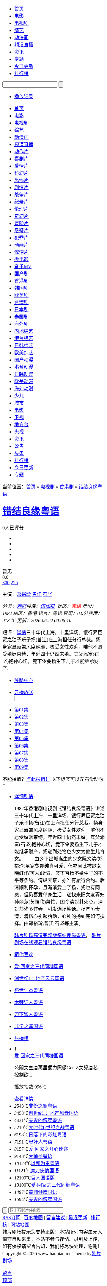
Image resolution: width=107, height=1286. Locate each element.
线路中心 (23, 680)
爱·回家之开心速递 (48, 1149)
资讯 (19, 51)
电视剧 (21, 23)
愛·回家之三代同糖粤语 (55, 1185)
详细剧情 (23, 796)
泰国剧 (21, 316)
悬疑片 (21, 230)
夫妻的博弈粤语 (45, 1120)
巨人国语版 (43, 1177)
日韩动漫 (23, 374)
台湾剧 (21, 302)
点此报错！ (38, 779)
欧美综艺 (23, 352)
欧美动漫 (23, 381)
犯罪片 (21, 237)
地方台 (21, 424)
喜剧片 (21, 158)
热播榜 (21, 1038)
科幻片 (21, 173)
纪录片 (21, 201)
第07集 (21, 752)
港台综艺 (23, 338)
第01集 (21, 709)
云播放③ (23, 692)
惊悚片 (21, 252)
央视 (19, 431)
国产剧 (21, 273)
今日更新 (23, 66)
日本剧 (21, 309)
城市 (19, 403)
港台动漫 (23, 367)
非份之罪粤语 (43, 1106)
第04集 (21, 731)
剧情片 (21, 187)
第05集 (21, 738)
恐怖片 (21, 180)
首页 (19, 8)
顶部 (7, 1280)
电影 (19, 16)
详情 (21, 632)
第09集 (21, 767)
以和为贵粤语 (45, 1163)
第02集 (21, 716)
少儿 (19, 395)
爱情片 (21, 165)
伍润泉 (47, 606)
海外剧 (21, 324)
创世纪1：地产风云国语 (53, 1113)
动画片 (21, 245)
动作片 (21, 151)
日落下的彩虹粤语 (48, 1134)
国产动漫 (23, 359)
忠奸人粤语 (40, 1141)
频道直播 (23, 44)
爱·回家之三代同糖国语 (38, 1055)
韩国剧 (21, 288)
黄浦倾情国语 (43, 1192)
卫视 (19, 417)
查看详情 (23, 1098)
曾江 (37, 594)
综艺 (19, 30)
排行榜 (21, 73)
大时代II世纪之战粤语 (51, 1127)
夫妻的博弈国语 (45, 1199)
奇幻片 (21, 216)
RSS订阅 (11, 1217)
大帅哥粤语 (40, 1156)
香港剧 (21, 280)
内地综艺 (23, 331)
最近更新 (77, 1217)
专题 (19, 59)
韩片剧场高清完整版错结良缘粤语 (50, 935)
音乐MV (23, 266)
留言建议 (56, 1217)
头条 (19, 453)
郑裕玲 (24, 594)
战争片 (21, 194)
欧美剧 (21, 295)
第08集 (21, 760)
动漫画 (21, 37)
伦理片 (21, 209)
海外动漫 (23, 388)
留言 (7, 1273)
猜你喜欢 (23, 954)
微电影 (21, 259)
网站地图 (19, 1224)
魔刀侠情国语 (44, 1170)
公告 (19, 446)
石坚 (47, 594)
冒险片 (21, 223)
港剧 (21, 606)
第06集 (21, 745)
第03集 (21, 724)
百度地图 (33, 1217)
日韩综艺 (23, 345)
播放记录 (23, 96)
